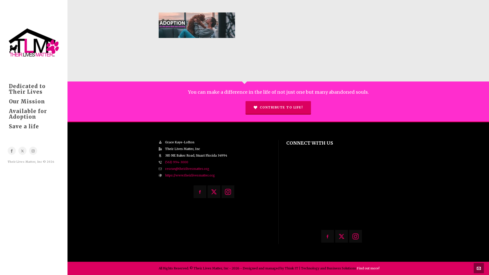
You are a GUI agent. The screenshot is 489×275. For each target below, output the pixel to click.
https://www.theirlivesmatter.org (190, 175)
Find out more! (368, 268)
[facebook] (12, 151)
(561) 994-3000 (176, 162)
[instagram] (33, 151)
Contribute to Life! (281, 107)
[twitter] (22, 151)
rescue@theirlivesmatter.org (187, 169)
